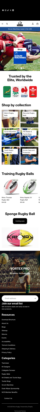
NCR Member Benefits (9, 392)
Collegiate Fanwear (8, 370)
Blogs (4, 327)
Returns (4, 334)
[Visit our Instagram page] (5, 10)
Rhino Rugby (16, 406)
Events (4, 338)
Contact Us (8, 398)
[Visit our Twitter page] (10, 10)
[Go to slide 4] (23, 68)
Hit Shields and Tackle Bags (11, 377)
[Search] (7, 23)
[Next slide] (37, 51)
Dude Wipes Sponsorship (10, 388)
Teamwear (5, 363)
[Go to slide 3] (21, 68)
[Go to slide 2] (19, 68)
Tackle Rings (6, 381)
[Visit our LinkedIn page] (13, 10)
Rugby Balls (6, 374)
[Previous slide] (2, 51)
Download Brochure (8, 319)
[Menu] (2, 23)
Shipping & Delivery (8, 349)
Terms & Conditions (8, 345)
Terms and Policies (20, 411)
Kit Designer (6, 366)
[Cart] (37, 23)
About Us (5, 323)
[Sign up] (35, 298)
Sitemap (4, 330)
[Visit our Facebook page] (3, 10)
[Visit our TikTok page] (8, 10)
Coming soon (20, 221)
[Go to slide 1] (16, 68)
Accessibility (6, 341)
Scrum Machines (7, 385)
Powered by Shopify (26, 406)
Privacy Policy (7, 352)
